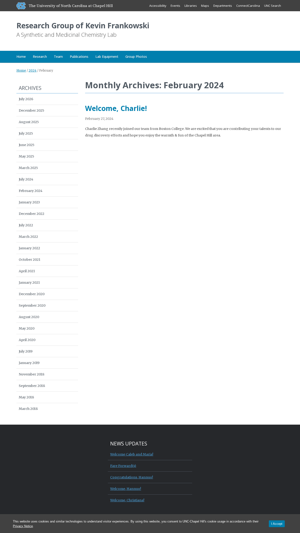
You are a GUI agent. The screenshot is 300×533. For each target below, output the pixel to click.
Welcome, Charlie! (116, 108)
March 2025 (28, 168)
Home (21, 56)
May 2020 (26, 328)
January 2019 (29, 363)
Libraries (190, 6)
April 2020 (27, 340)
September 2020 (32, 305)
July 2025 (26, 133)
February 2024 (30, 191)
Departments (222, 6)
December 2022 (31, 214)
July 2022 (26, 225)
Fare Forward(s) (123, 466)
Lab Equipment (106, 56)
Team (58, 56)
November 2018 (31, 374)
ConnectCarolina (248, 6)
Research (40, 56)
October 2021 (29, 259)
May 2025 (26, 156)
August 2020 (29, 317)
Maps (205, 6)
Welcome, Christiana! (127, 500)
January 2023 (29, 202)
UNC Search (272, 6)
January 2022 (29, 248)
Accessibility (157, 6)
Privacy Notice (23, 526)
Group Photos (136, 56)
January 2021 (29, 282)
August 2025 (29, 122)
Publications (79, 56)
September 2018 (32, 386)
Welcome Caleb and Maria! (131, 454)
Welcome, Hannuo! (125, 489)
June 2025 (26, 145)
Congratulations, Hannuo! (131, 477)
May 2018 (26, 397)
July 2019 (26, 351)
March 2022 (28, 237)
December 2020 (32, 294)
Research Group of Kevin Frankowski (82, 25)
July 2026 (26, 99)
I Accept (276, 524)
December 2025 (31, 110)
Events (175, 6)
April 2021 (27, 271)
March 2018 (28, 409)
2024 (33, 71)
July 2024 (26, 179)
